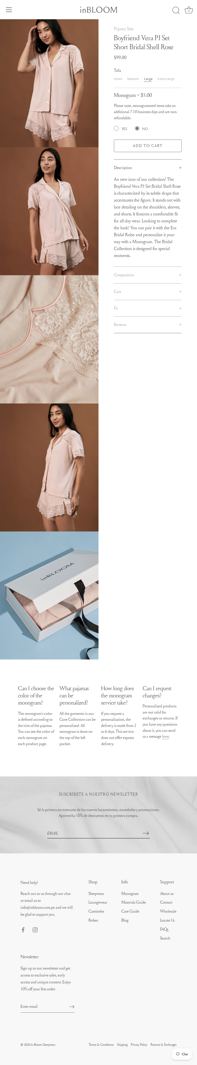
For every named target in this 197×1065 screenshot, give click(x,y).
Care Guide (130, 911)
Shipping (122, 1044)
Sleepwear (96, 893)
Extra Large (165, 79)
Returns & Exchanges (163, 1044)
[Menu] (9, 9)
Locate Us (167, 920)
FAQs (164, 929)
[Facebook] (23, 929)
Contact (166, 902)
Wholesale (168, 911)
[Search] (176, 10)
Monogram (130, 893)
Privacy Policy (139, 1044)
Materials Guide (133, 902)
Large (148, 79)
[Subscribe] (145, 833)
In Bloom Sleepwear (43, 1044)
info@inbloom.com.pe (38, 907)
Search (165, 938)
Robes (93, 920)
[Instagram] (35, 929)
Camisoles (96, 911)
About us (167, 893)
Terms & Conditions (101, 1044)
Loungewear (97, 902)
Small (118, 79)
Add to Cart (147, 145)
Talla (117, 70)
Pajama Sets (123, 28)
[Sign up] (71, 1006)
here (165, 736)
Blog (125, 920)
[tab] (148, 168)
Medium (133, 79)
